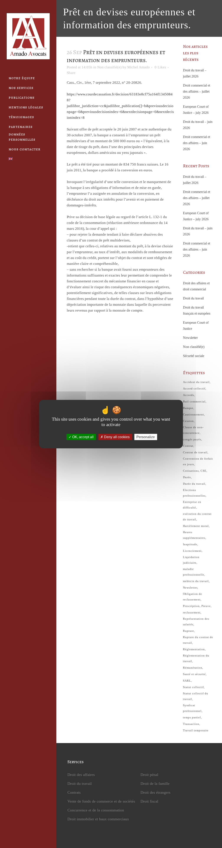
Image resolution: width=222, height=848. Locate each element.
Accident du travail (196, 382)
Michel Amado (138, 67)
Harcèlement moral (196, 526)
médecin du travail (196, 581)
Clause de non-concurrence (193, 430)
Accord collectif (194, 388)
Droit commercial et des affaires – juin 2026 (196, 143)
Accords (188, 395)
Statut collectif (193, 687)
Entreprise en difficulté (192, 504)
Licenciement (192, 550)
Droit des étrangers (155, 792)
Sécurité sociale (193, 356)
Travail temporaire (196, 730)
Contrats (74, 792)
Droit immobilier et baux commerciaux (98, 819)
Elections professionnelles (194, 492)
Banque (188, 408)
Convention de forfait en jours (198, 461)
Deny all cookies (116, 437)
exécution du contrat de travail (197, 516)
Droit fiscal (149, 801)
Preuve (206, 606)
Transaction (191, 724)
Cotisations (191, 470)
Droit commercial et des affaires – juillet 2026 (196, 91)
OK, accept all (82, 437)
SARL (187, 680)
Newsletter (190, 338)
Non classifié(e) (109, 67)
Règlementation (194, 649)
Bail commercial (194, 401)
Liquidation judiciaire (191, 559)
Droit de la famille (155, 783)
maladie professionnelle (193, 571)
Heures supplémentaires (194, 535)
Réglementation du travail (196, 658)
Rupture (188, 630)
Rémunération (192, 667)
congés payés (192, 439)
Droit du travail (193, 298)
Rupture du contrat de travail (198, 640)
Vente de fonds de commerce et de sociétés (101, 801)
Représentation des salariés (196, 621)
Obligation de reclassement (192, 596)
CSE (203, 470)
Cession (188, 421)
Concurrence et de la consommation (95, 810)
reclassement (192, 612)
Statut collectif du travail (195, 696)
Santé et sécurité (194, 674)
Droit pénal (149, 774)
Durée (187, 477)
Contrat (188, 445)
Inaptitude (190, 544)
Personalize (145, 437)
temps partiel (192, 717)
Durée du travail (194, 483)
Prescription (191, 606)
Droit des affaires (81, 774)
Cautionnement (193, 414)
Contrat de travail (195, 452)
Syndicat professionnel (192, 708)
